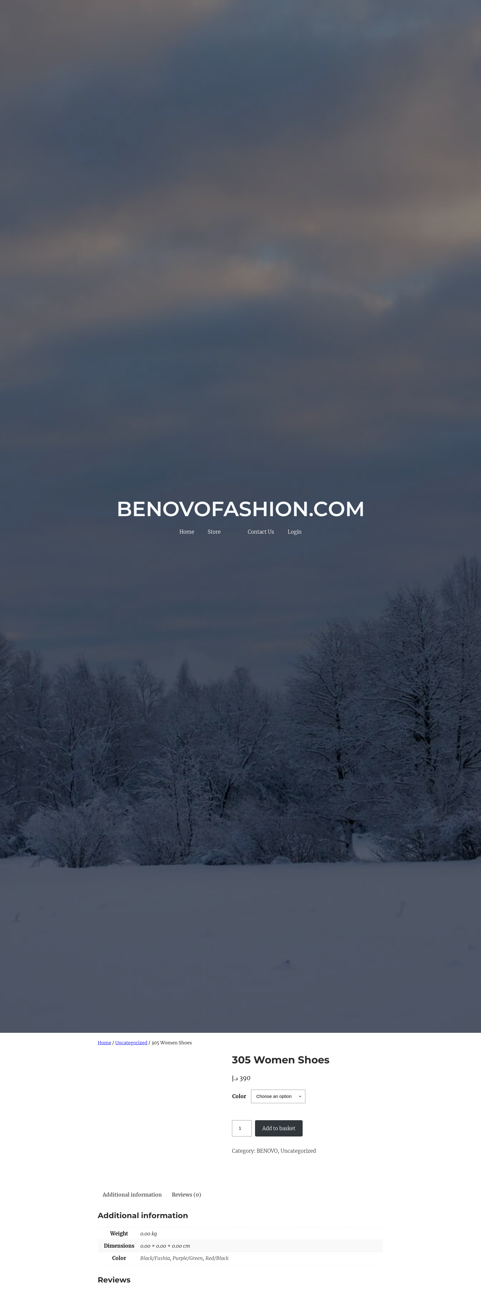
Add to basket (278, 1128)
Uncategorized (131, 1043)
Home (104, 1043)
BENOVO (267, 1151)
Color (239, 1096)
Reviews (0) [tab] (186, 1195)
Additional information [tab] (132, 1195)
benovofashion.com (240, 508)
